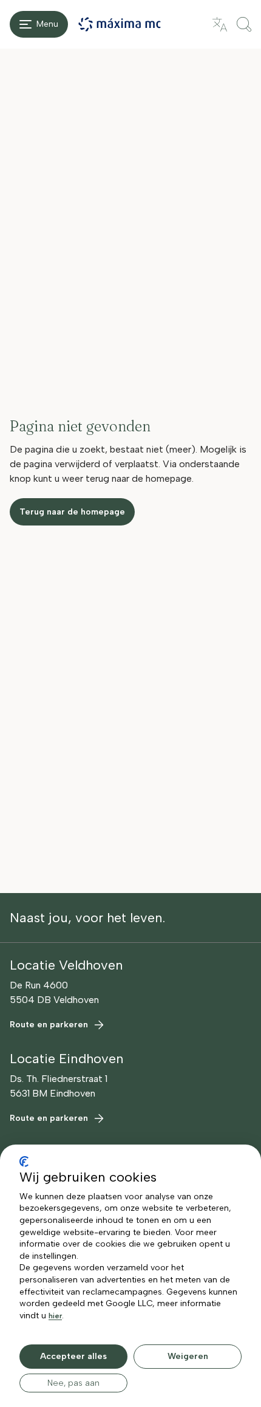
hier (55, 1316)
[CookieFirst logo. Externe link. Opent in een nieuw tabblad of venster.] (24, 1161)
